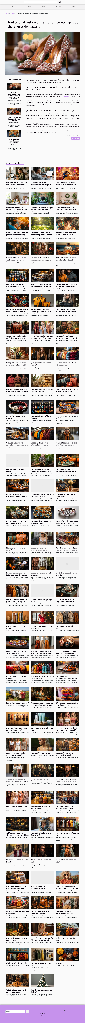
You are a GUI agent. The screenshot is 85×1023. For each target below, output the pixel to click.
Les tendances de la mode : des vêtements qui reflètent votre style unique (42, 338)
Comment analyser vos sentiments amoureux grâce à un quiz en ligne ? (41, 184)
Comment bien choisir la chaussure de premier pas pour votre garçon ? (67, 471)
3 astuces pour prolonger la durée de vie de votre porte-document (16, 338)
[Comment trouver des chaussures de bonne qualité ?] (14, 111)
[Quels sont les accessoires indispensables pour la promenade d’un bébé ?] (67, 744)
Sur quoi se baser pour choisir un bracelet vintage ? (14, 141)
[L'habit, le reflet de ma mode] (17, 954)
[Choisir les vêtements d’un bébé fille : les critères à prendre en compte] (42, 929)
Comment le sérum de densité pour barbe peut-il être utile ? (66, 781)
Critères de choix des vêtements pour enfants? (17, 912)
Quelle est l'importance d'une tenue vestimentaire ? (16, 729)
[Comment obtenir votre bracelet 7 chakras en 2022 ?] (17, 642)
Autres (72, 7)
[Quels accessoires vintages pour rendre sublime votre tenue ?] (42, 694)
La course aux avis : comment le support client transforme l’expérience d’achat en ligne (17, 184)
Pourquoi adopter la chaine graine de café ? (40, 807)
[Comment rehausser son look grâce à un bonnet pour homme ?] (67, 433)
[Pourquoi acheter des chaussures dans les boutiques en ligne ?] (17, 485)
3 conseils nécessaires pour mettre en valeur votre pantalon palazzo (17, 782)
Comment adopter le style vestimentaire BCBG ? (15, 754)
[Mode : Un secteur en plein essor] (67, 929)
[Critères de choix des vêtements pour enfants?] (17, 902)
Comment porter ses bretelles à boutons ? (42, 574)
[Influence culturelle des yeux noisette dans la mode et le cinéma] (67, 223)
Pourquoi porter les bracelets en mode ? (67, 417)
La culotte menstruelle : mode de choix (66, 574)
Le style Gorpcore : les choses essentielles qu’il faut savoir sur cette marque (17, 391)
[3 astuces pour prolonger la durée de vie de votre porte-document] (17, 327)
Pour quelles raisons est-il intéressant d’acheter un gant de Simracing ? (17, 575)
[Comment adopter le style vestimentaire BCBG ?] (17, 744)
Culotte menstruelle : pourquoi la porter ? (42, 600)
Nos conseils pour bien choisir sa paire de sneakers (42, 677)
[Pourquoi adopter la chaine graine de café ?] (42, 797)
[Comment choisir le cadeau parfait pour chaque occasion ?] (67, 198)
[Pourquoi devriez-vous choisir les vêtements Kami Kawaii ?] (67, 719)
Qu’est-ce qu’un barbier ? (40, 780)
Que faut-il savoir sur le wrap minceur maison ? (16, 939)
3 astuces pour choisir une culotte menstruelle (40, 887)
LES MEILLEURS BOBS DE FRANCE (15, 470)
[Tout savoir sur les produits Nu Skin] (42, 719)
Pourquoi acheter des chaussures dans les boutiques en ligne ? (16, 496)
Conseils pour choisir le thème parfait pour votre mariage (17, 234)
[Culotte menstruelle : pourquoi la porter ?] (42, 590)
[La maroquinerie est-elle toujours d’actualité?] (42, 902)
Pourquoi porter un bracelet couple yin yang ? (16, 417)
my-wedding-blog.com (66, 96)
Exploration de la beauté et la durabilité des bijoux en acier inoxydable (41, 286)
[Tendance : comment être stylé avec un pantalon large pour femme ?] (42, 642)
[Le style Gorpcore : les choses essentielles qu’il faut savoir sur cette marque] (17, 380)
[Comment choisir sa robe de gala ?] (67, 850)
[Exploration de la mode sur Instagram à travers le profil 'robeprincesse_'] (42, 248)
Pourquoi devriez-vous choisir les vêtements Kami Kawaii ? (66, 729)
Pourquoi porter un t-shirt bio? (17, 703)
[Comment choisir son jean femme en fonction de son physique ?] (67, 797)
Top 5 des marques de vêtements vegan (67, 834)
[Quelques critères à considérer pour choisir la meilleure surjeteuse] (17, 877)
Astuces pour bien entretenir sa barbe (42, 861)
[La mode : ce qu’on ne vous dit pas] (42, 954)
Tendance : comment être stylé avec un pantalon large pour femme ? (42, 653)
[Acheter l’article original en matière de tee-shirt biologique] (67, 877)
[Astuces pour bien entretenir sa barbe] (42, 850)
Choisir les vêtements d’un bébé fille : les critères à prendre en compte (42, 940)
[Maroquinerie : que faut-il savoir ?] (17, 538)
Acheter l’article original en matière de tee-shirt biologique (67, 887)
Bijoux (43, 7)
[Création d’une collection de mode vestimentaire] (17, 980)
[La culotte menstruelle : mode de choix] (67, 564)
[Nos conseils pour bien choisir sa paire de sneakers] (42, 667)
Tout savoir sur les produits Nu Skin (42, 729)
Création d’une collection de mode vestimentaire (16, 991)
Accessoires (28, 7)
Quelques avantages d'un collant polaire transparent (42, 495)
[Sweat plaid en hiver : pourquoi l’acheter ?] (17, 850)
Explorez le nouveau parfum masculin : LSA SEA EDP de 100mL (66, 260)
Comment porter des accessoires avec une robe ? (40, 549)
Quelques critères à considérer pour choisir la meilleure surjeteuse (17, 888)
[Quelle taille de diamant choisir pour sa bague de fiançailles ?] (67, 512)
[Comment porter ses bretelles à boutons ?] (42, 564)
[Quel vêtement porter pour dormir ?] (17, 617)
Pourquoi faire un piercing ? (41, 753)
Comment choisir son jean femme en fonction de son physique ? (65, 808)
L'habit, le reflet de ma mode (16, 963)
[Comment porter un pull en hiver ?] (67, 617)
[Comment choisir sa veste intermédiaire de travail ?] (42, 433)
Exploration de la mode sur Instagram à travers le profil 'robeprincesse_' (41, 260)
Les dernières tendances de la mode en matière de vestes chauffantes (66, 286)
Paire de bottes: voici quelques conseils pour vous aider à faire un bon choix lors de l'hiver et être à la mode (67, 551)
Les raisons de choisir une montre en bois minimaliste (41, 470)
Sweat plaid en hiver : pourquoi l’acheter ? (17, 861)
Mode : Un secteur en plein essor (65, 939)
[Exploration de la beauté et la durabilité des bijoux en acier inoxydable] (42, 275)
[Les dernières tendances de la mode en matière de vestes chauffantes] (67, 275)
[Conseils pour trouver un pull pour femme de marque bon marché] (17, 590)
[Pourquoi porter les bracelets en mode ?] (67, 407)
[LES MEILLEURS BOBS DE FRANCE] (17, 460)
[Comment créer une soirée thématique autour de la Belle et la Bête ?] (67, 173)
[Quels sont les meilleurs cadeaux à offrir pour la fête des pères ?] (67, 327)
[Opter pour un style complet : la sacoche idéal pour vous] (67, 380)
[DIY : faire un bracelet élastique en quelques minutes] (67, 694)
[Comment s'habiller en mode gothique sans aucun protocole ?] (67, 300)
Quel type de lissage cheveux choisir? (41, 364)
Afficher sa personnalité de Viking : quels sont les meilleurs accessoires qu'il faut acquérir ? (17, 835)
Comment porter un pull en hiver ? (65, 627)
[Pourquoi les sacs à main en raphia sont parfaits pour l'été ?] (17, 353)
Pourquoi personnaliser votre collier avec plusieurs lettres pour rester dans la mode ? (14, 95)
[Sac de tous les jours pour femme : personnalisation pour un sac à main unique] (42, 300)
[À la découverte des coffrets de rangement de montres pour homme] (67, 590)
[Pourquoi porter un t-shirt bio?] (17, 694)
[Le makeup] (67, 954)
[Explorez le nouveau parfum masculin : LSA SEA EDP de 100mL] (67, 248)
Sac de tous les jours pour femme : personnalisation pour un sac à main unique (42, 311)
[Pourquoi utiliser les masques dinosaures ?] (42, 824)
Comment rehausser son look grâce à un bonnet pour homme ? (66, 445)
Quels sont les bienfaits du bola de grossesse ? (42, 627)
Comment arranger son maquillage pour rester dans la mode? (17, 445)
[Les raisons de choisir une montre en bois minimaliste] (42, 460)
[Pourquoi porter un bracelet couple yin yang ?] (17, 407)
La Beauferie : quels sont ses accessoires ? (66, 495)
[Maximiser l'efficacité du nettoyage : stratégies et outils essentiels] (17, 198)
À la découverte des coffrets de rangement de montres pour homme (66, 601)
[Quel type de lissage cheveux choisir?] (42, 353)
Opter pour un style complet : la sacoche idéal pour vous (67, 390)
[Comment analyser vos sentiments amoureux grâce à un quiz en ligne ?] (42, 173)
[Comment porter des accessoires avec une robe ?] (42, 538)
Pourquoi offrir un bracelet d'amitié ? (16, 677)
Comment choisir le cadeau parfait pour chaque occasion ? (66, 209)
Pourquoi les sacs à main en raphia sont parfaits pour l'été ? (17, 364)
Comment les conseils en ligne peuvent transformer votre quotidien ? (42, 210)
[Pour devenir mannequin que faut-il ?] (42, 980)
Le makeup (59, 963)
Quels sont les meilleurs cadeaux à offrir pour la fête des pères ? (67, 338)
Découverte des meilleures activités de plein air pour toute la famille (42, 235)
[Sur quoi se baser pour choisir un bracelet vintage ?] (14, 133)
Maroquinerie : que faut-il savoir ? (15, 549)
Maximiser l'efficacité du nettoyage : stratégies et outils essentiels (16, 210)
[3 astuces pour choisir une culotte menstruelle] (42, 877)
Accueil (7, 13)
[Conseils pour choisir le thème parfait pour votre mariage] (17, 223)
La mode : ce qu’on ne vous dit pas (41, 964)
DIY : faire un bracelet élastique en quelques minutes (67, 704)
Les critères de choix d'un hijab (17, 806)
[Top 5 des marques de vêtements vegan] (67, 824)
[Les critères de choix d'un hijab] (17, 797)
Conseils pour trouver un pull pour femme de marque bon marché (16, 601)
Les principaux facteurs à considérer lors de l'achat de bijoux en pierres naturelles (16, 286)
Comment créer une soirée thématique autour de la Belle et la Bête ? (67, 184)
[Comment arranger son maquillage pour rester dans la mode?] (17, 433)
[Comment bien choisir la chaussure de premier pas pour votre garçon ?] (67, 460)
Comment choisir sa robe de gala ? (66, 861)
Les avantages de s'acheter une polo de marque (66, 364)
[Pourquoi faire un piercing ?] (42, 744)
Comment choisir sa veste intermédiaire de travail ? (40, 444)
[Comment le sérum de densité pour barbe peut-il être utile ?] (67, 770)
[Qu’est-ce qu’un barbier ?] (42, 770)
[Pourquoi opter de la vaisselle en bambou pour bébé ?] (42, 380)
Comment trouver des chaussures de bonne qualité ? (14, 119)
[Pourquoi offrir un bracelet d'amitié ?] (17, 667)
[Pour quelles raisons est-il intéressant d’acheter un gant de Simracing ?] (17, 564)
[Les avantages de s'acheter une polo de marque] (67, 353)
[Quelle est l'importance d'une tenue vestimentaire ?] (17, 719)
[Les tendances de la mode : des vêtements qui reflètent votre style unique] (42, 327)
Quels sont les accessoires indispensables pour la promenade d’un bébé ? (65, 755)
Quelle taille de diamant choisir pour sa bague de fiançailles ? (67, 522)
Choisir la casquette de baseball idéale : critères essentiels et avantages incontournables (17, 311)
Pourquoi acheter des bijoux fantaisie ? (41, 417)
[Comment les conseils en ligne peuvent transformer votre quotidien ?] (42, 198)
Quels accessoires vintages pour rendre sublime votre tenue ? (42, 704)
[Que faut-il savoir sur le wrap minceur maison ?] (17, 929)
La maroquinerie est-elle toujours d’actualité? (40, 912)
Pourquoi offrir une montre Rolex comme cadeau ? (16, 522)
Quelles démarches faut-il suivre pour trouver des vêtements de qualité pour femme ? (65, 914)
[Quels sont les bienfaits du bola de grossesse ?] (42, 617)
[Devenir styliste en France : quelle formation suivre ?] (17, 248)
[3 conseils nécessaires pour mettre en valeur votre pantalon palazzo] (17, 770)
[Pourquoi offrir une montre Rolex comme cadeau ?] (17, 512)
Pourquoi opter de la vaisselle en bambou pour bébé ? (42, 390)
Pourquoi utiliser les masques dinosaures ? (41, 834)
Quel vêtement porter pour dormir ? (15, 627)
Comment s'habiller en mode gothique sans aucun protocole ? (67, 310)
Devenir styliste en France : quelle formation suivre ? (16, 259)
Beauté (12, 7)
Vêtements (57, 7)
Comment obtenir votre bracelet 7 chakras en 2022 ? (17, 652)
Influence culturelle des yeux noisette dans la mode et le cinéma (66, 235)
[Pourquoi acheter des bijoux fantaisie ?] (42, 407)
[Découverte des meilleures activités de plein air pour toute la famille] (42, 223)
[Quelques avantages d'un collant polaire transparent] (42, 485)
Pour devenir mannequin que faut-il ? (41, 991)
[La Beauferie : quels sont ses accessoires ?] (67, 485)
